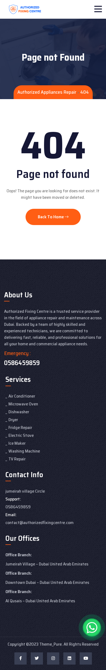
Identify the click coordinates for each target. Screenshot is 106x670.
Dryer (13, 419)
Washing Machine (24, 451)
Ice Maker (17, 443)
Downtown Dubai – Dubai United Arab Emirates (47, 582)
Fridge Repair (20, 427)
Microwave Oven (23, 404)
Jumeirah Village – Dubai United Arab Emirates (46, 564)
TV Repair (17, 459)
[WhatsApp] (92, 627)
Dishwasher (18, 411)
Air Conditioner (21, 396)
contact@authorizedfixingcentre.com (39, 522)
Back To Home (51, 216)
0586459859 (22, 363)
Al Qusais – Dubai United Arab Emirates (40, 600)
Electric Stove (21, 435)
